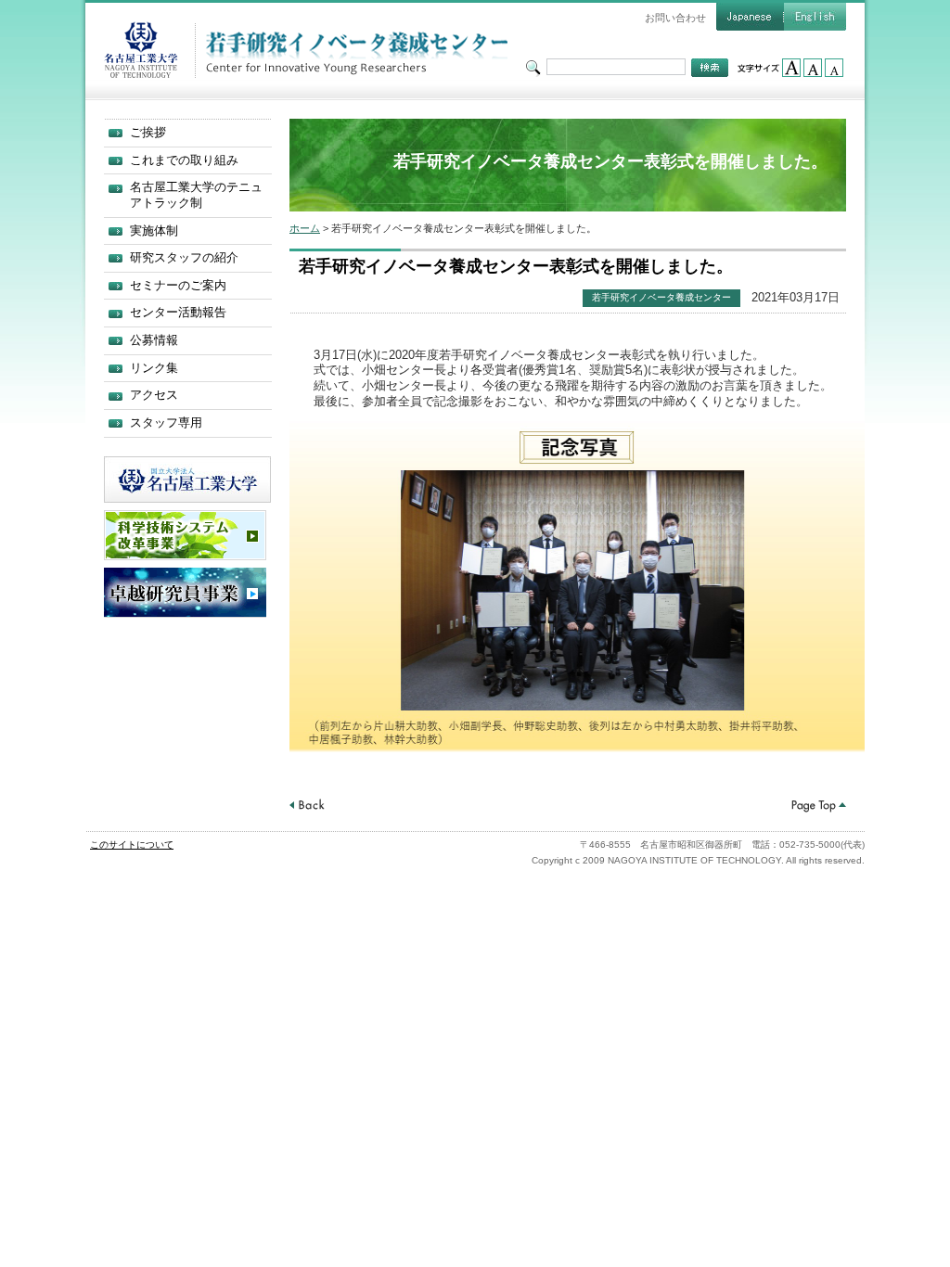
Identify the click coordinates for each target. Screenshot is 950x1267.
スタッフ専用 (166, 422)
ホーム (304, 228)
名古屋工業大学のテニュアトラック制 (196, 195)
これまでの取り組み (184, 160)
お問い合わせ (675, 17)
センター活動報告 (178, 312)
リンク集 (154, 368)
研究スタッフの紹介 (184, 257)
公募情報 (154, 340)
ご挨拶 (148, 132)
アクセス (154, 395)
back (307, 806)
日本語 (750, 17)
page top (818, 806)
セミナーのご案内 (178, 285)
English (815, 17)
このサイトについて (131, 844)
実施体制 (154, 230)
